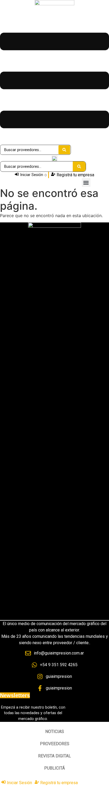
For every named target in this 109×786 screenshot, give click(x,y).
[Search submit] (64, 149)
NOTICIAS (54, 731)
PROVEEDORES (54, 743)
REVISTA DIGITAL (54, 755)
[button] (86, 182)
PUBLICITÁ (54, 768)
